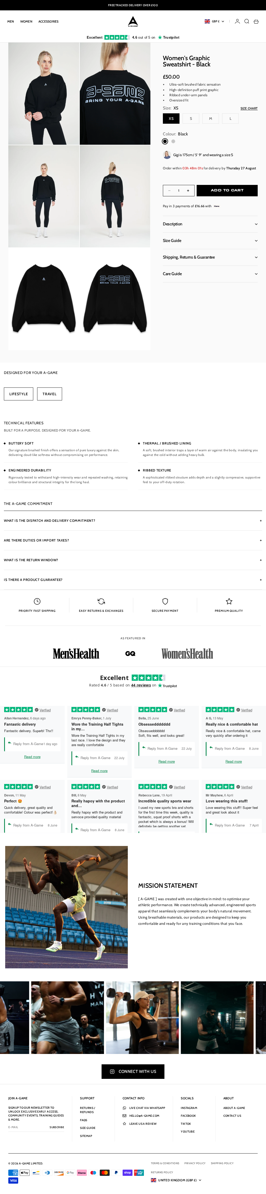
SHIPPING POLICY (222, 1163)
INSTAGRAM (189, 1108)
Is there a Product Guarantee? (133, 579)
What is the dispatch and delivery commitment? (133, 520)
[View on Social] (48, 1017)
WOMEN (26, 21)
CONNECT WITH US (137, 1071)
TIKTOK (186, 1124)
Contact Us (232, 1115)
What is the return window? (133, 560)
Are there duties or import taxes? (133, 540)
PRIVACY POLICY (194, 1163)
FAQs (83, 1120)
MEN (10, 21)
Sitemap (86, 1136)
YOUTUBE (188, 1131)
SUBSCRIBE (57, 1127)
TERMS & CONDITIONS (165, 1163)
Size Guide (87, 1128)
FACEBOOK (188, 1115)
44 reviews (141, 685)
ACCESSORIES (48, 21)
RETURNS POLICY (162, 1172)
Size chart (249, 108)
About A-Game (234, 1108)
